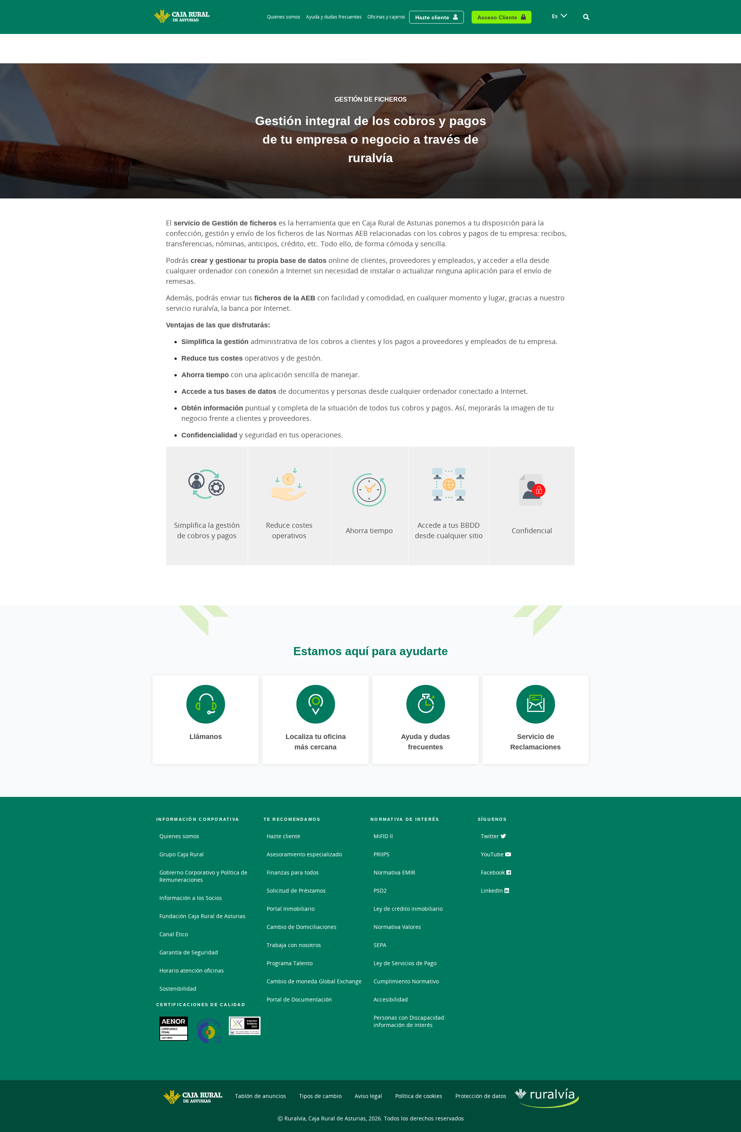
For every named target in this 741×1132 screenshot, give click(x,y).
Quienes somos (179, 836)
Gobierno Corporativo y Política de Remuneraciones (203, 876)
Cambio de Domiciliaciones (302, 926)
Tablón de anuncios (260, 1096)
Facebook (493, 872)
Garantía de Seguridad (188, 952)
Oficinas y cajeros (386, 17)
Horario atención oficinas (191, 970)
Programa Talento (290, 963)
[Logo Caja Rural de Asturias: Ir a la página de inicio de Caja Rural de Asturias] (183, 17)
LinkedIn (492, 890)
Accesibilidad (391, 999)
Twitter (491, 836)
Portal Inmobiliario (291, 908)
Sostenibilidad (177, 988)
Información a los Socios (190, 898)
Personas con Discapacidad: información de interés (410, 1021)
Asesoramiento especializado (304, 854)
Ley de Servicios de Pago (405, 963)
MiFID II (383, 836)
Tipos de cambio (320, 1096)
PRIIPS (381, 854)
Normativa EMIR (394, 872)
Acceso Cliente (497, 17)
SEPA (380, 945)
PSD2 (380, 890)
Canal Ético (173, 934)
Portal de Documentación (299, 999)
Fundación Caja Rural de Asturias (202, 916)
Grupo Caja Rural (181, 854)
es (555, 16)
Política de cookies (418, 1096)
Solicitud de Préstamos (296, 890)
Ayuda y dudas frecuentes (334, 17)
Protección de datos (480, 1096)
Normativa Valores (397, 926)
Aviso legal (368, 1096)
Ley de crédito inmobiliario (408, 908)
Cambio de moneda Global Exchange (314, 981)
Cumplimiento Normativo (406, 981)
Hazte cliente (432, 17)
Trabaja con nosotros (294, 945)
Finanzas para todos (293, 872)
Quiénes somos (283, 17)
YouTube (493, 854)
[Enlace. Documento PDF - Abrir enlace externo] (173, 1028)
